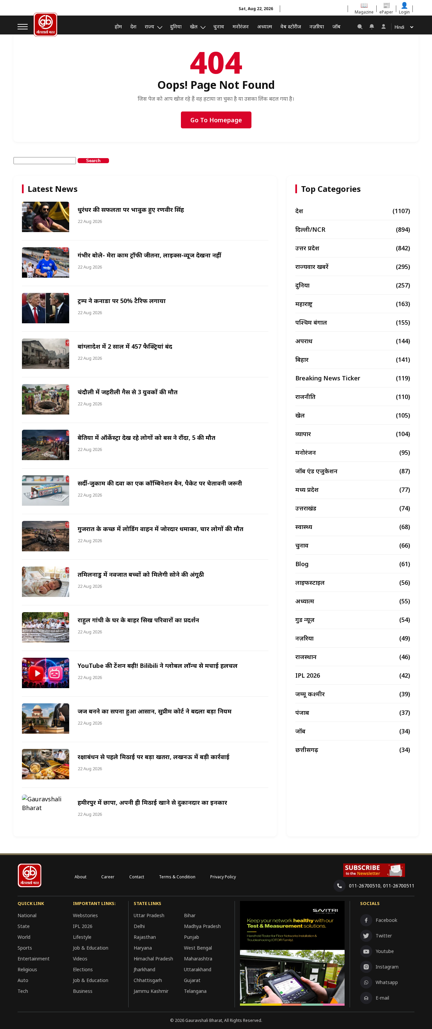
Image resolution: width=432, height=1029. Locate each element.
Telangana (195, 991)
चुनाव (218, 26)
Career (107, 877)
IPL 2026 (82, 926)
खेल (193, 26)
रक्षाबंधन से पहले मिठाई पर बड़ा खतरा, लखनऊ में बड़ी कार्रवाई (154, 757)
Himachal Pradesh (153, 958)
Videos (80, 958)
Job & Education (90, 948)
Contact (136, 877)
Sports (25, 948)
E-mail (382, 998)
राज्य (149, 26)
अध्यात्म (264, 26)
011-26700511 (398, 885)
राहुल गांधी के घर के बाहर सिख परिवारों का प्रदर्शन (138, 620)
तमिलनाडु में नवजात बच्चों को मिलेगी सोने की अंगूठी (141, 574)
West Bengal (198, 948)
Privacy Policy (223, 877)
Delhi (139, 926)
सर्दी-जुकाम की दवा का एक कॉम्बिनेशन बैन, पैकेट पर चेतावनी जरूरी (160, 483)
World (24, 937)
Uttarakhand (197, 969)
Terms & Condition (177, 877)
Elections (83, 969)
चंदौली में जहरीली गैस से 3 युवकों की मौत (128, 392)
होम (118, 26)
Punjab (191, 937)
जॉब (336, 26)
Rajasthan (145, 937)
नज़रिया (316, 26)
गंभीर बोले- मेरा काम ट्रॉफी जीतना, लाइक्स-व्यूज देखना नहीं (149, 255)
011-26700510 (364, 885)
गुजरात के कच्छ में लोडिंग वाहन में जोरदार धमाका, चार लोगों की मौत (160, 529)
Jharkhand (144, 969)
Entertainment (34, 958)
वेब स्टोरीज (290, 26)
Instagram (387, 966)
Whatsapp (387, 982)
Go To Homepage (216, 120)
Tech (23, 991)
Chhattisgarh (148, 980)
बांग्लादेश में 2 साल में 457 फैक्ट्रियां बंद (125, 346)
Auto (23, 980)
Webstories (85, 915)
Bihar (189, 915)
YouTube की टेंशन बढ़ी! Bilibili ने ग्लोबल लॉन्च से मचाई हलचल (158, 665)
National (27, 915)
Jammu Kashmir (151, 991)
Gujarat (192, 980)
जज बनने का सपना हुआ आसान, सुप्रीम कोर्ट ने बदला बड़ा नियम (155, 711)
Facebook (386, 920)
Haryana (143, 948)
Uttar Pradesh (149, 915)
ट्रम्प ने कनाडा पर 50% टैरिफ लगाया (122, 301)
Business (82, 991)
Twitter (384, 935)
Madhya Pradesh (202, 926)
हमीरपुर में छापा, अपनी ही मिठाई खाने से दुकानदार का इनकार (152, 802)
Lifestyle (82, 937)
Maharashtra (198, 958)
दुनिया (176, 26)
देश (133, 26)
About (80, 877)
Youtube (385, 951)
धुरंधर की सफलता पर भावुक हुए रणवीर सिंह (131, 209)
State (24, 926)
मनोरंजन (241, 26)
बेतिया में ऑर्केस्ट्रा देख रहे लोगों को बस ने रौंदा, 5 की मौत (146, 437)
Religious (27, 969)
